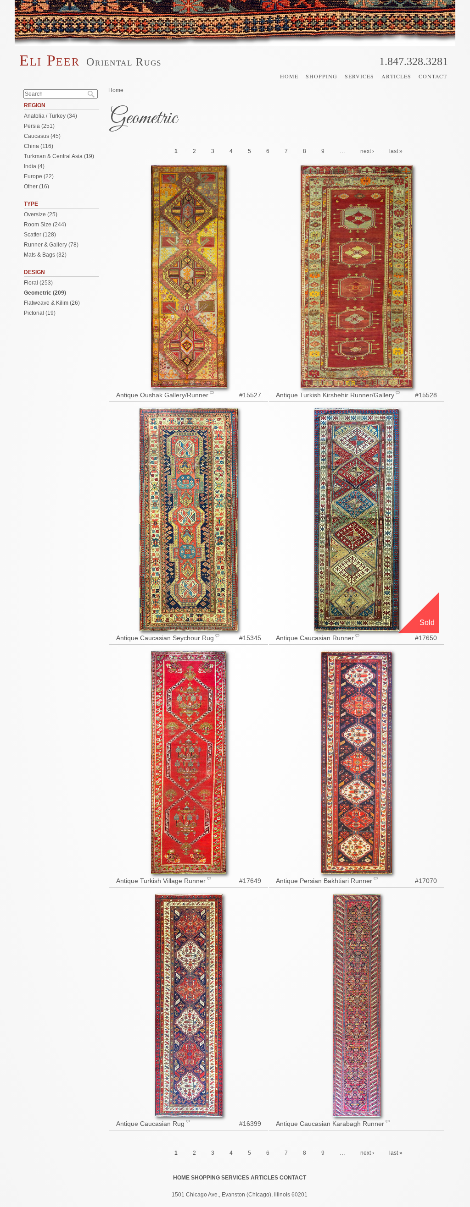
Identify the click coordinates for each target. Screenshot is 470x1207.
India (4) (34, 166)
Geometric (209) (45, 293)
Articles (396, 76)
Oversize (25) (40, 214)
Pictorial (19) (40, 313)
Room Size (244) (45, 224)
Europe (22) (39, 176)
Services (359, 76)
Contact (433, 76)
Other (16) (36, 186)
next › (367, 151)
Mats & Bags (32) (45, 255)
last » (396, 151)
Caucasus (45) (42, 136)
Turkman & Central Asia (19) (59, 156)
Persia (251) (39, 126)
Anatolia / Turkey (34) (50, 116)
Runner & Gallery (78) (51, 244)
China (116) (38, 146)
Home (289, 76)
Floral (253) (38, 283)
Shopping (321, 76)
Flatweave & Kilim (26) (52, 303)
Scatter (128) (40, 234)
